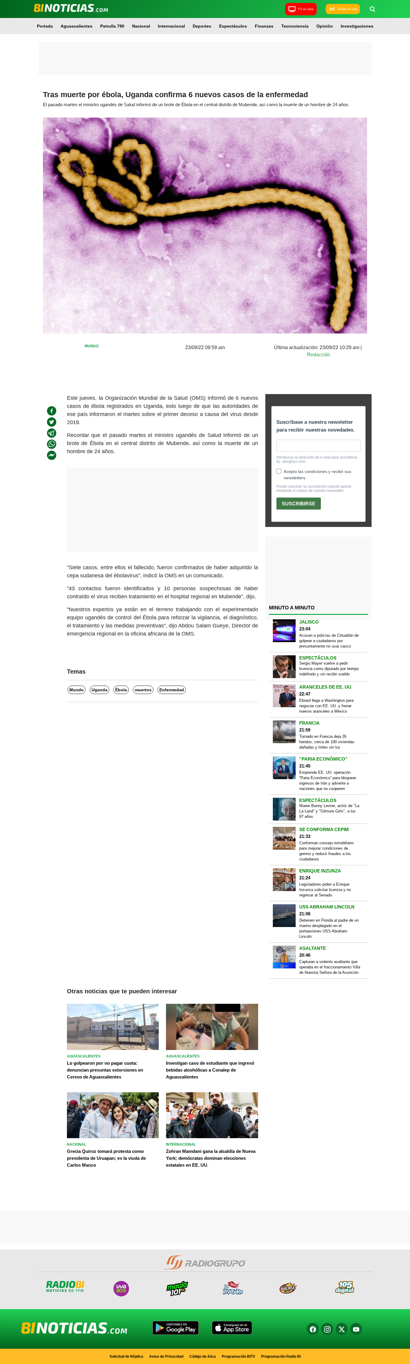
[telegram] (51, 433)
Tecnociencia (295, 26)
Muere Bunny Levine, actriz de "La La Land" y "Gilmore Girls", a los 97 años (329, 811)
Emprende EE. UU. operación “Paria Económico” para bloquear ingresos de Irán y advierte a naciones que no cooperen (327, 780)
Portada (45, 26)
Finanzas (264, 26)
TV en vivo (305, 9)
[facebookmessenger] (51, 455)
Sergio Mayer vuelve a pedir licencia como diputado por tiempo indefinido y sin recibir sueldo (329, 668)
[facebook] (51, 411)
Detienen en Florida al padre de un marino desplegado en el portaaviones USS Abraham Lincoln (329, 928)
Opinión (324, 26)
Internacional (171, 26)
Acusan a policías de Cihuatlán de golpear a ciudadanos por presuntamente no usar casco (329, 640)
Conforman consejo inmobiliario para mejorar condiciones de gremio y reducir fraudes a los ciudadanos (326, 851)
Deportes (202, 26)
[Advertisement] (205, 58)
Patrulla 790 (112, 26)
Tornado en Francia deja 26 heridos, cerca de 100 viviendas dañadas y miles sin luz (326, 741)
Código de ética (202, 1356)
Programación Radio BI (281, 1356)
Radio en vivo (348, 9)
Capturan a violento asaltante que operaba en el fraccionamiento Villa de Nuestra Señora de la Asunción (329, 967)
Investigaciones (357, 26)
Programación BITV (238, 1356)
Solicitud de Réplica (126, 1356)
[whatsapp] (51, 444)
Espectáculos (233, 26)
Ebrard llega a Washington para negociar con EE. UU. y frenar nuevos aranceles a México (326, 705)
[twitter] (51, 422)
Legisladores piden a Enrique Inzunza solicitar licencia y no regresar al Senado (325, 889)
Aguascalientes (76, 26)
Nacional (141, 26)
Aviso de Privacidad (166, 1356)
